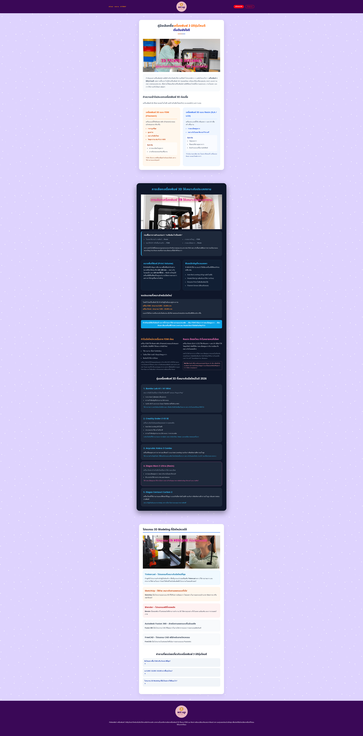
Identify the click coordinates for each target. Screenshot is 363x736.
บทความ (116, 7)
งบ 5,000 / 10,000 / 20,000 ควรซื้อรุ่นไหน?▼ (158, 672)
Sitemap (123, 7)
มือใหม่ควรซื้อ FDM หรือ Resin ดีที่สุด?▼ (157, 662)
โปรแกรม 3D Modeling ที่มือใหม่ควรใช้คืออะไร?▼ (160, 682)
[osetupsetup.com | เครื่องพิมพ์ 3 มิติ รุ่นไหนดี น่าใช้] (181, 6)
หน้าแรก (111, 7)
